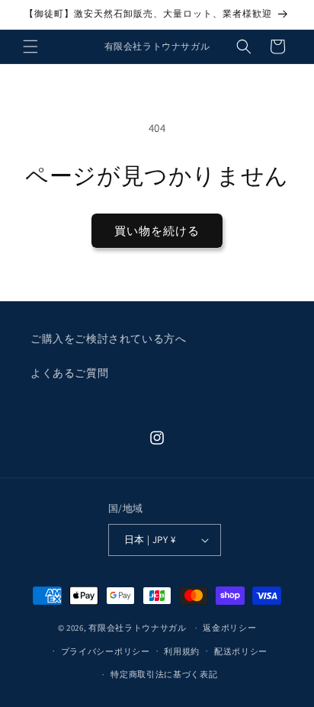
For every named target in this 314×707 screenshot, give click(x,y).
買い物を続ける (157, 230)
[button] (30, 46)
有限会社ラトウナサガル (137, 627)
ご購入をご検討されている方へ (108, 338)
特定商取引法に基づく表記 (164, 674)
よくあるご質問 (69, 373)
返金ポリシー (229, 627)
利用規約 (182, 651)
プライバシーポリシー (105, 651)
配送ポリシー (241, 651)
